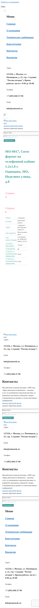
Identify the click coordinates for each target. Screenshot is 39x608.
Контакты (12, 50)
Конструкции (13, 44)
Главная (10, 23)
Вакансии (11, 57)
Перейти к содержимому (10, 2)
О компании (13, 30)
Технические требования (20, 37)
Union (3, 6)
